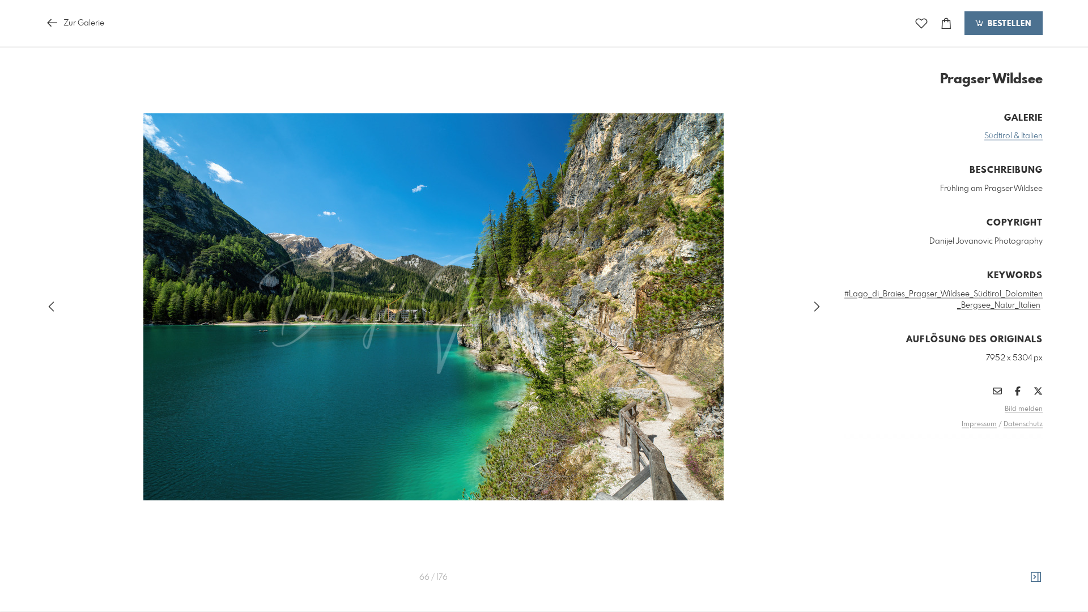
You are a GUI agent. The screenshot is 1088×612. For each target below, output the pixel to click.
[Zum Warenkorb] (946, 23)
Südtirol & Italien (1013, 136)
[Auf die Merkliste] (921, 23)
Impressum (979, 424)
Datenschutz (1023, 424)
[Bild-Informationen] (1036, 577)
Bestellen (1008, 24)
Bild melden (1024, 409)
